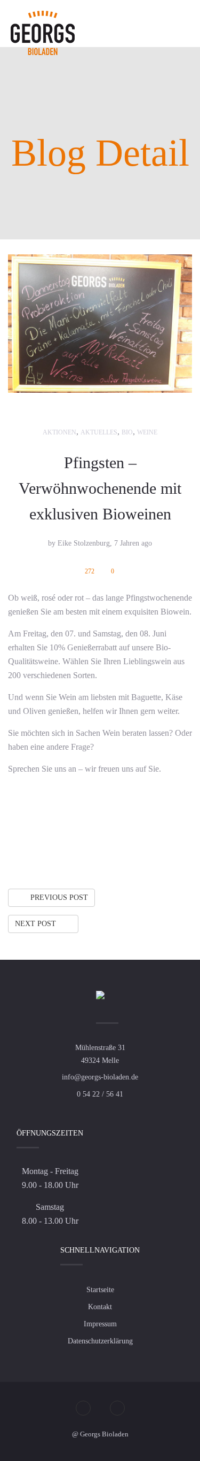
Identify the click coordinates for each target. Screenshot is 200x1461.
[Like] (117, 846)
